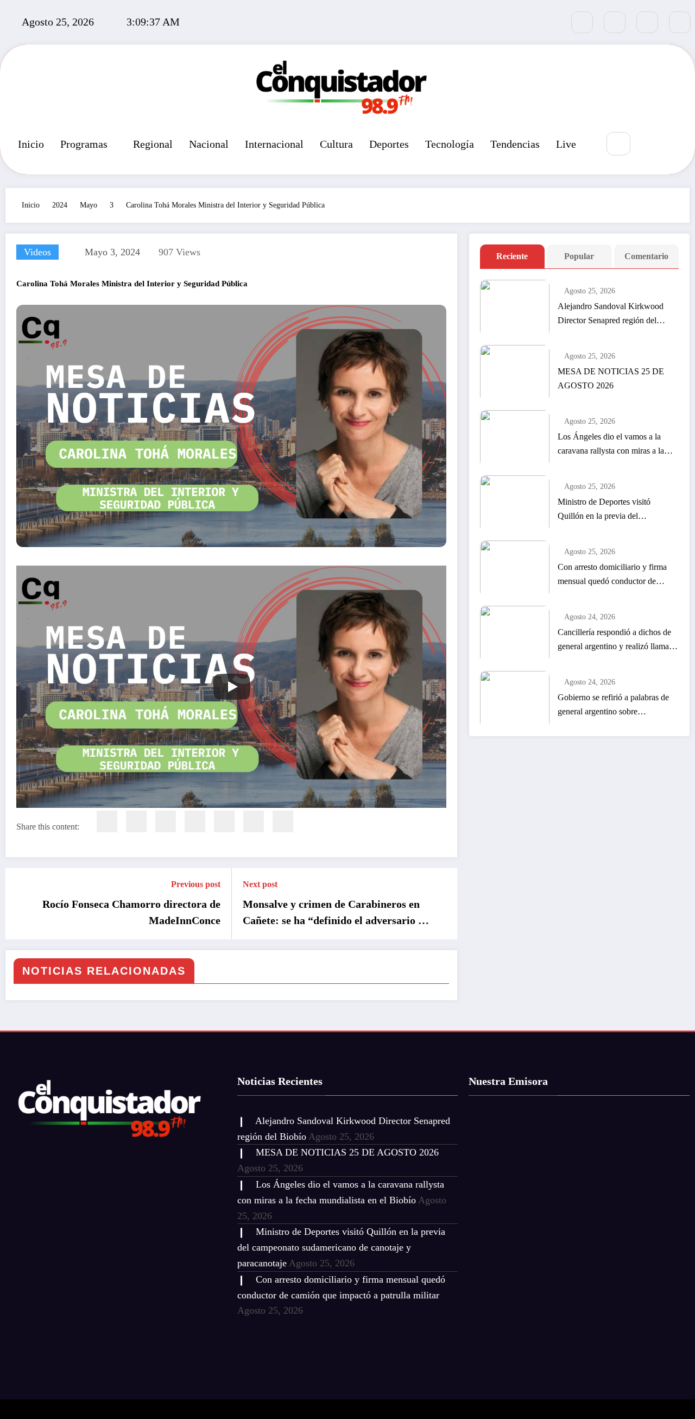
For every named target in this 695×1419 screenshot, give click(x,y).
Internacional (274, 144)
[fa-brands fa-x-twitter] (615, 22)
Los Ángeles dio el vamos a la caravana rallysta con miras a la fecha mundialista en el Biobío (611, 445)
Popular (579, 256)
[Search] (618, 143)
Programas (84, 144)
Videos (37, 252)
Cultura (336, 144)
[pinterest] (224, 821)
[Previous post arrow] (20, 903)
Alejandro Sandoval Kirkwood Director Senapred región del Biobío (611, 315)
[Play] (232, 687)
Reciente (512, 256)
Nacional (209, 144)
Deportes (389, 144)
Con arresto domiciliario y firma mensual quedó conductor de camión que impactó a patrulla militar (612, 575)
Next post (260, 884)
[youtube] (680, 22)
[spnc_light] (651, 144)
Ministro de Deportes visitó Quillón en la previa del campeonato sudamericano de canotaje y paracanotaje (608, 510)
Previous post (195, 884)
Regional (153, 144)
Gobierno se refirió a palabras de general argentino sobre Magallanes (613, 706)
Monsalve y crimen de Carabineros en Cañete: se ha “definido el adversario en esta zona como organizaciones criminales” (336, 913)
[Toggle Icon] (676, 144)
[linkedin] (165, 821)
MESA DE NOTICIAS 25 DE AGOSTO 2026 (611, 378)
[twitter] (136, 821)
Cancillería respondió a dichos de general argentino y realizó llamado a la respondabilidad (618, 640)
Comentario (646, 256)
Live (566, 144)
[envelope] (195, 821)
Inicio (31, 144)
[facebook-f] (582, 22)
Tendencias (515, 144)
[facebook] (107, 821)
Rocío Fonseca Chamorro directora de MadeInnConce (131, 912)
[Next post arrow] (442, 903)
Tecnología (449, 144)
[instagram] (647, 22)
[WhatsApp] (253, 821)
